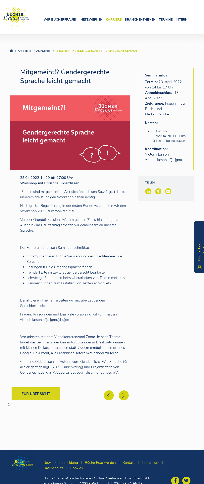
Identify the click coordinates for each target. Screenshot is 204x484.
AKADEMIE (43, 51)
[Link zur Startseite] (14, 51)
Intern (181, 19)
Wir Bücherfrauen (60, 19)
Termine (166, 19)
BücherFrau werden (100, 462)
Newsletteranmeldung (60, 462)
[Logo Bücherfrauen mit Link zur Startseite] (16, 16)
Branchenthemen (140, 19)
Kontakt (129, 462)
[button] (148, 191)
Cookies (76, 468)
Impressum (150, 462)
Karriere (114, 19)
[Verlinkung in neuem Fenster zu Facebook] (176, 481)
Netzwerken (91, 19)
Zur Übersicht (36, 393)
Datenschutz (53, 468)
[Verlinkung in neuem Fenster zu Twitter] (187, 481)
